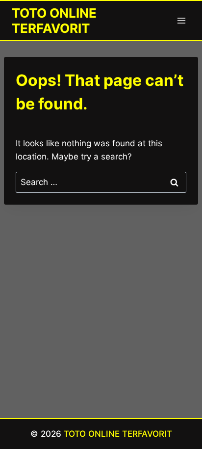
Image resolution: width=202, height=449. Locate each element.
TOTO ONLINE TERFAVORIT (118, 434)
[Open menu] (181, 20)
